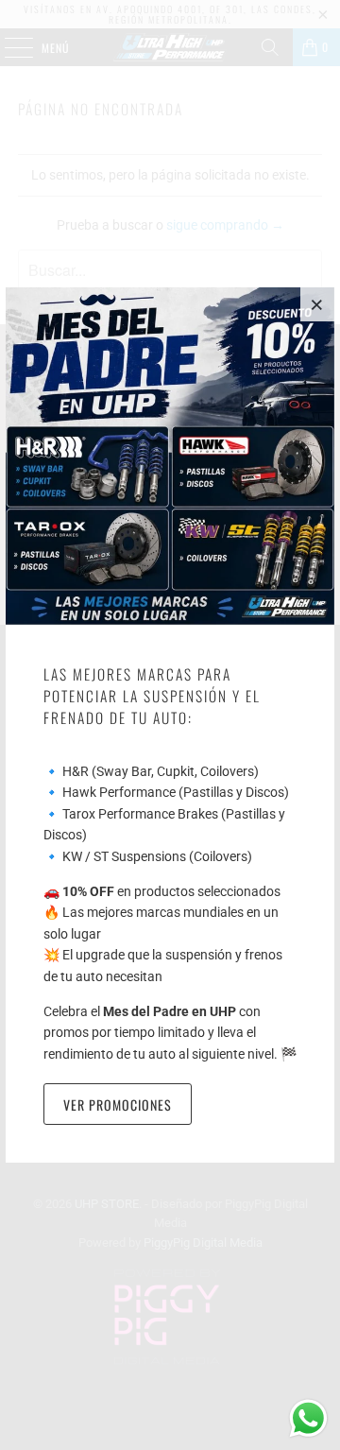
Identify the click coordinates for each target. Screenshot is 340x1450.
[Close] (317, 304)
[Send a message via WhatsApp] (308, 1418)
